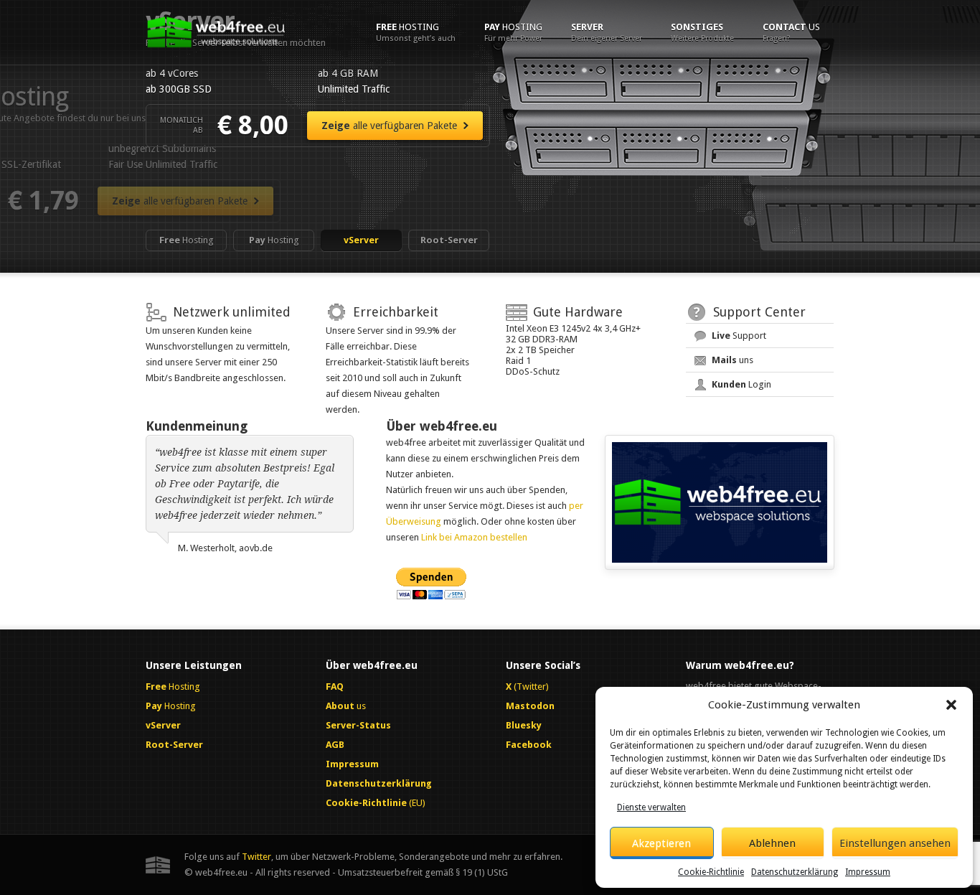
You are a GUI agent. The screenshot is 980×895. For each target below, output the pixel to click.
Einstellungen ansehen (895, 843)
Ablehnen (772, 843)
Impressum (867, 872)
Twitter (256, 856)
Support (739, 335)
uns (732, 360)
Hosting (416, 32)
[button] (951, 705)
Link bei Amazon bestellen (474, 537)
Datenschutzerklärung (794, 872)
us (791, 32)
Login (741, 384)
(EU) (375, 802)
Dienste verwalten (651, 807)
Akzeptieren (661, 843)
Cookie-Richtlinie (711, 872)
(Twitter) (527, 686)
